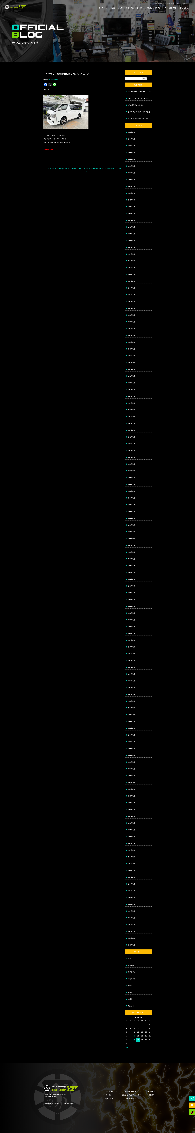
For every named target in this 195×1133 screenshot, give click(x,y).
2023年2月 (131, 342)
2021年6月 (131, 437)
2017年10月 (132, 654)
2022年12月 (132, 356)
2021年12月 (132, 403)
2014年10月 (132, 864)
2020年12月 (132, 471)
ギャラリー (140, 8)
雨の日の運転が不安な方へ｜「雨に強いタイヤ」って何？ (140, 91)
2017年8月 (131, 667)
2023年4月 (131, 335)
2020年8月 (131, 491)
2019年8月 (131, 545)
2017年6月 (131, 681)
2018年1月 (131, 633)
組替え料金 (129, 8)
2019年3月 (131, 559)
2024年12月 (132, 254)
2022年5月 (131, 383)
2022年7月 (131, 376)
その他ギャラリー (49, 150)
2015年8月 (131, 796)
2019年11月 (132, 532)
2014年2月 (131, 911)
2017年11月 (132, 647)
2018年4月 (131, 620)
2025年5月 (131, 234)
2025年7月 (131, 220)
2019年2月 (131, 566)
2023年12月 (132, 301)
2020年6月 (131, 498)
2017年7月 (131, 674)
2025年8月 (131, 213)
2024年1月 (131, 295)
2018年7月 (131, 599)
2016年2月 (131, 769)
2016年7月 (131, 735)
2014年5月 (131, 891)
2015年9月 (131, 789)
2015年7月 (131, 803)
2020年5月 (131, 505)
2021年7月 (131, 430)
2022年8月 (131, 369)
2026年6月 (131, 146)
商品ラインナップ (116, 8)
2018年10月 (132, 586)
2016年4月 (131, 755)
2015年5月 (131, 816)
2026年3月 (131, 166)
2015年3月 (131, 830)
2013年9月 (131, 945)
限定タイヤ (131, 972)
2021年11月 (132, 410)
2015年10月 (132, 782)
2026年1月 (131, 179)
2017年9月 (131, 660)
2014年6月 (131, 884)
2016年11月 (132, 708)
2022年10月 (132, 362)
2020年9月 (131, 484)
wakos (130, 985)
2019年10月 (132, 538)
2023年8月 (131, 308)
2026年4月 (131, 159)
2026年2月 (131, 173)
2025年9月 (131, 207)
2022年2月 (131, 396)
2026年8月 (131, 132)
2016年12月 (132, 701)
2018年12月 (132, 572)
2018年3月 (131, 626)
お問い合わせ (182, 8)
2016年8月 (131, 728)
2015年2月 (131, 836)
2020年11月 (132, 477)
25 (134, 1040)
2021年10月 (132, 417)
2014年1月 (131, 918)
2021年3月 (131, 457)
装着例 (130, 999)
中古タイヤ (131, 979)
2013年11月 (132, 931)
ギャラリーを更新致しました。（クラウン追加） (65, 169)
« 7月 (126, 1048)
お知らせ (131, 1006)
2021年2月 (131, 464)
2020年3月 (131, 518)
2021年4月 (131, 450)
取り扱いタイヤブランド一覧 (156, 8)
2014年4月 (131, 897)
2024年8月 (131, 274)
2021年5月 (131, 444)
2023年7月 (131, 315)
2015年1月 (131, 843)
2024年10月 (132, 261)
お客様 (130, 992)
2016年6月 (131, 742)
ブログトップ (138, 72)
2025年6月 (131, 227)
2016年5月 (131, 748)
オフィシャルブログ (130, 1098)
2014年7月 (131, 877)
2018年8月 (131, 593)
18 (134, 1036)
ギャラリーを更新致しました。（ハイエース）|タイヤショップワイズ (170, 3)
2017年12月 (132, 640)
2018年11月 (132, 579)
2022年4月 (131, 389)
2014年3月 (131, 904)
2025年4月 (131, 240)
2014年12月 (132, 850)
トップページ (104, 8)
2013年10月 (132, 938)
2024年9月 (131, 268)
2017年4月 (131, 694)
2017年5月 (131, 687)
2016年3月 (131, 762)
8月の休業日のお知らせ (135, 105)
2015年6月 (131, 809)
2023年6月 (131, 322)
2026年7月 (131, 139)
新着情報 (131, 965)
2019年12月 (132, 525)
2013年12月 (132, 924)
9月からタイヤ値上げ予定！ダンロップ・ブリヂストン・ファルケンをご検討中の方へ (140, 98)
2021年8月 (131, 423)
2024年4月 (131, 281)
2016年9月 (131, 721)
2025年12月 (132, 186)
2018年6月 (131, 606)
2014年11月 (132, 857)
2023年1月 (131, 349)
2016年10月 (132, 715)
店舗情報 (172, 8)
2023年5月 (131, 328)
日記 (129, 958)
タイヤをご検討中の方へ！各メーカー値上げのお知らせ (140, 119)
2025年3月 (131, 247)
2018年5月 (131, 613)
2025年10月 (132, 200)
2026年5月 (131, 152)
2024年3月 (131, 288)
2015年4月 (131, 823)
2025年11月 (132, 193)
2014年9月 (131, 870)
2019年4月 (131, 552)
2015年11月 (132, 775)
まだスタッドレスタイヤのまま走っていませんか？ (140, 112)
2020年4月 (131, 511)
